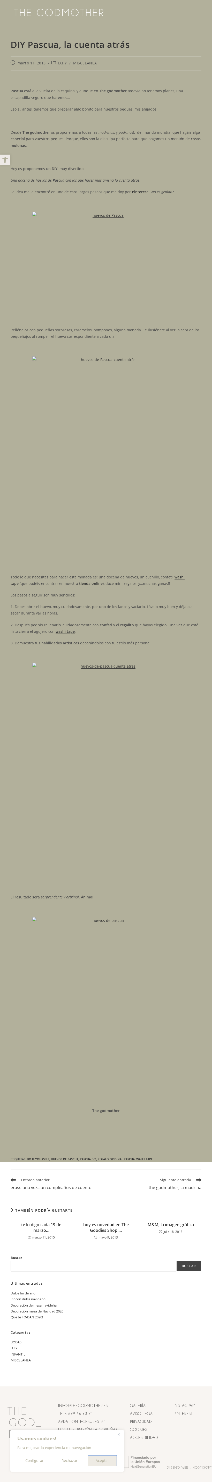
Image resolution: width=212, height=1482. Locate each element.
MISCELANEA (85, 63)
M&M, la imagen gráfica (171, 1224)
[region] (67, 1451)
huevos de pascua (64, 1159)
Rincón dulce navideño (28, 1299)
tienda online (91, 583)
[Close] (119, 1434)
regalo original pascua (116, 1159)
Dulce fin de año (23, 1293)
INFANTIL (18, 1354)
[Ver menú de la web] (196, 12)
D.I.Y (62, 63)
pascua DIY (88, 1159)
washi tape (144, 1159)
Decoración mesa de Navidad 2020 (37, 1311)
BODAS (16, 1342)
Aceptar (102, 1460)
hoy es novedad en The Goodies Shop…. (106, 1227)
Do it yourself (38, 1159)
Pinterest (140, 191)
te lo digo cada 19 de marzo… (41, 1227)
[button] (5, 160)
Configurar (34, 1460)
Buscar (16, 1257)
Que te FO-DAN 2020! (27, 1317)
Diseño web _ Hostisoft (189, 1467)
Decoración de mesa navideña (34, 1305)
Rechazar (70, 1460)
